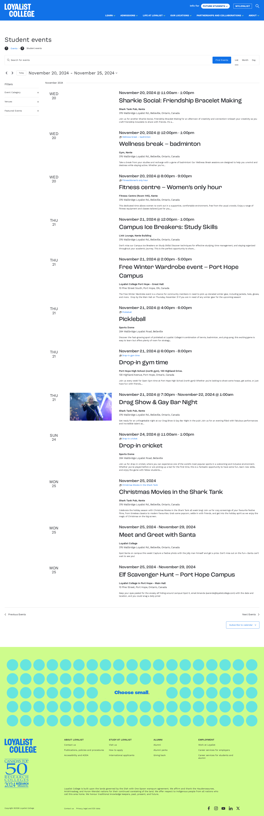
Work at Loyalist (206, 745)
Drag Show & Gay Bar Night (158, 403)
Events (14, 48)
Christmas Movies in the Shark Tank (171, 492)
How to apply (116, 750)
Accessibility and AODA (76, 755)
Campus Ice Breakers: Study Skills (168, 227)
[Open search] (257, 6)
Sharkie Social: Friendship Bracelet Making (180, 101)
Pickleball (132, 319)
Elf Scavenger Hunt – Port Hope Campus (177, 575)
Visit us (113, 745)
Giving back (160, 755)
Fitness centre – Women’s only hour (170, 188)
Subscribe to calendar (241, 625)
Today (21, 73)
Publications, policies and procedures (84, 750)
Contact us (70, 745)
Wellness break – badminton (160, 144)
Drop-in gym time (143, 363)
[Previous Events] (6, 73)
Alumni (157, 745)
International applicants (121, 755)
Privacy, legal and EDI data (88, 808)
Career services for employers (214, 750)
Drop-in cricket (140, 446)
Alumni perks (160, 750)
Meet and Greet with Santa (157, 535)
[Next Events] (12, 73)
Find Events (222, 60)
